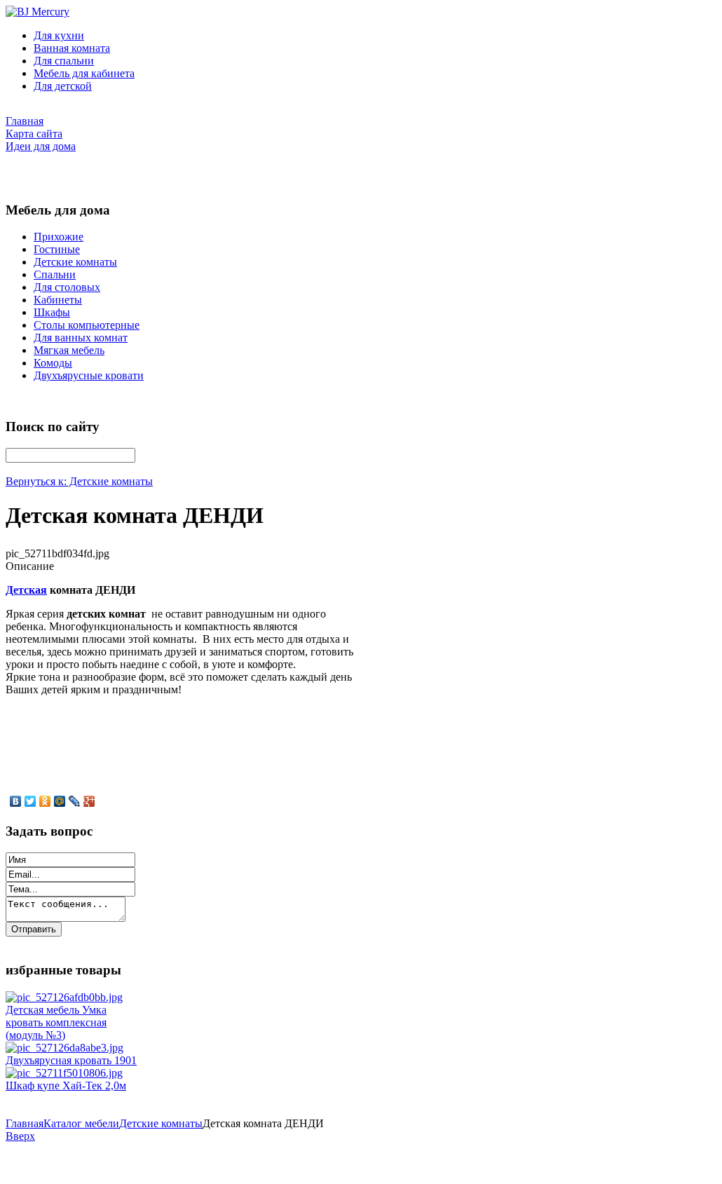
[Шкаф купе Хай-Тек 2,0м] (64, 1073)
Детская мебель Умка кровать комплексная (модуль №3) (56, 1022)
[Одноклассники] (45, 801)
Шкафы (52, 312)
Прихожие (58, 237)
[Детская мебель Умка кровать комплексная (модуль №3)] (64, 997)
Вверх (20, 1136)
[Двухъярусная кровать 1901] (64, 1048)
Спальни (55, 274)
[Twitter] (30, 801)
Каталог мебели (81, 1123)
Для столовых (67, 287)
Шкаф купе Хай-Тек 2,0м (66, 1085)
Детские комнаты (75, 262)
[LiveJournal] (74, 801)
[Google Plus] (89, 801)
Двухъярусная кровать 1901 (71, 1060)
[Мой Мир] (60, 801)
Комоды (53, 363)
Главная (24, 1123)
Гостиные (57, 249)
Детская (26, 590)
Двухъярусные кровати (89, 375)
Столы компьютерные (86, 325)
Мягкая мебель (69, 350)
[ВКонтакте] (15, 801)
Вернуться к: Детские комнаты (79, 481)
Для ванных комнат (81, 337)
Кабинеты (58, 300)
